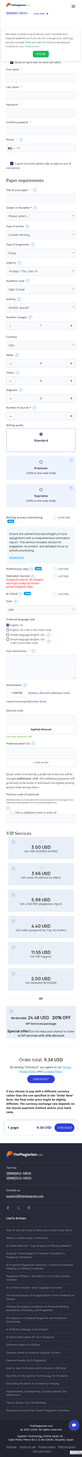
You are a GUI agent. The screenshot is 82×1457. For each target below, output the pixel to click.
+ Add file (16, 692)
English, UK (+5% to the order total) (30, 630)
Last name (12, 87)
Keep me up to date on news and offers (38, 62)
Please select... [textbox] (18, 216)
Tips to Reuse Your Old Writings (26, 1402)
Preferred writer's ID (18, 743)
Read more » (32, 46)
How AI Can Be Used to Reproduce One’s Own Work (39, 1230)
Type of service (15, 226)
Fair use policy (42, 1451)
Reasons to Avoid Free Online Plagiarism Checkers (38, 1410)
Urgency (11, 262)
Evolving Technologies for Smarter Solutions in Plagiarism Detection (35, 1255)
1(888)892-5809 (16, 13)
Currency (11, 337)
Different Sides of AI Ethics (23, 1344)
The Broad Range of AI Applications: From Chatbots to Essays (40, 1297)
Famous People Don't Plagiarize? (26, 1360)
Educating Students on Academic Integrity (32, 1383)
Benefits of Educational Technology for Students (37, 1376)
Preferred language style (20, 619)
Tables (9, 355)
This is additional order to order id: (36, 812)
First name (12, 69)
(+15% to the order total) (41, 498)
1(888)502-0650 (18, 1178)
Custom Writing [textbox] (19, 235)
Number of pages (16, 317)
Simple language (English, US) (27, 635)
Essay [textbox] (12, 253)
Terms (66, 1067)
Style (9, 601)
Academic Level (15, 281)
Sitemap (11, 1446)
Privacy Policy (28, 1071)
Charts (10, 372)
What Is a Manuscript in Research (27, 1238)
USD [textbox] (11, 345)
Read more (16, 557)
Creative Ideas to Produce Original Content (33, 1352)
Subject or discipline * (19, 207)
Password (12, 104)
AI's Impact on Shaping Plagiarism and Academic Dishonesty (36, 1319)
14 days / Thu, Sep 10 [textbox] (23, 271)
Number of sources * (18, 407)
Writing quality (14, 425)
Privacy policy (47, 1446)
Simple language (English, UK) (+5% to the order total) (27, 641)
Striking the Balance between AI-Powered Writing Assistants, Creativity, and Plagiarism (37, 1308)
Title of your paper (17, 190)
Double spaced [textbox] (19, 307)
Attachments (13, 685)
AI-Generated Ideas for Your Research (30, 1337)
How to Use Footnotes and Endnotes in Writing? (36, 1368)
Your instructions (16, 651)
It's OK (40, 54)
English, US (16, 625)
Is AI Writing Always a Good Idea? (27, 1329)
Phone (10, 139)
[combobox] (11, 148)
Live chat (39, 13)
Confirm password (17, 122)
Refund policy (67, 1446)
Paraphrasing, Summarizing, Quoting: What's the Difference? (36, 1393)
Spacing (10, 299)
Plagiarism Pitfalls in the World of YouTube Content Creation (38, 1277)
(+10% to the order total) (41, 470)
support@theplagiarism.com (25, 1196)
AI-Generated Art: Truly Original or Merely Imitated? (38, 1245)
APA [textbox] (11, 610)
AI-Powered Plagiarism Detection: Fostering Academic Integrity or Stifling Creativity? (39, 1266)
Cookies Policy (52, 1071)
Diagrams (11, 390)
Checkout (41, 1079)
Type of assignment (17, 244)
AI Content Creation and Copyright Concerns (34, 1287)
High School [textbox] (17, 289)
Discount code (14, 710)
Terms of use (27, 1446)
